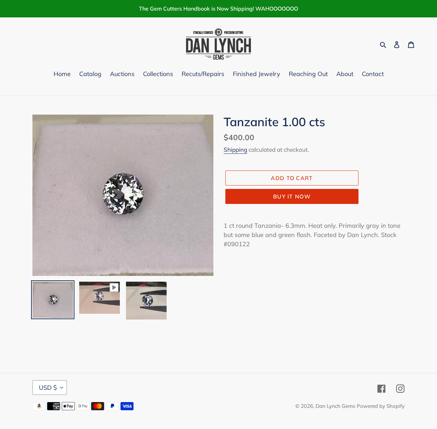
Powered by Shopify (381, 406)
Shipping (235, 149)
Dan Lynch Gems (335, 406)
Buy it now (292, 196)
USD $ (48, 387)
